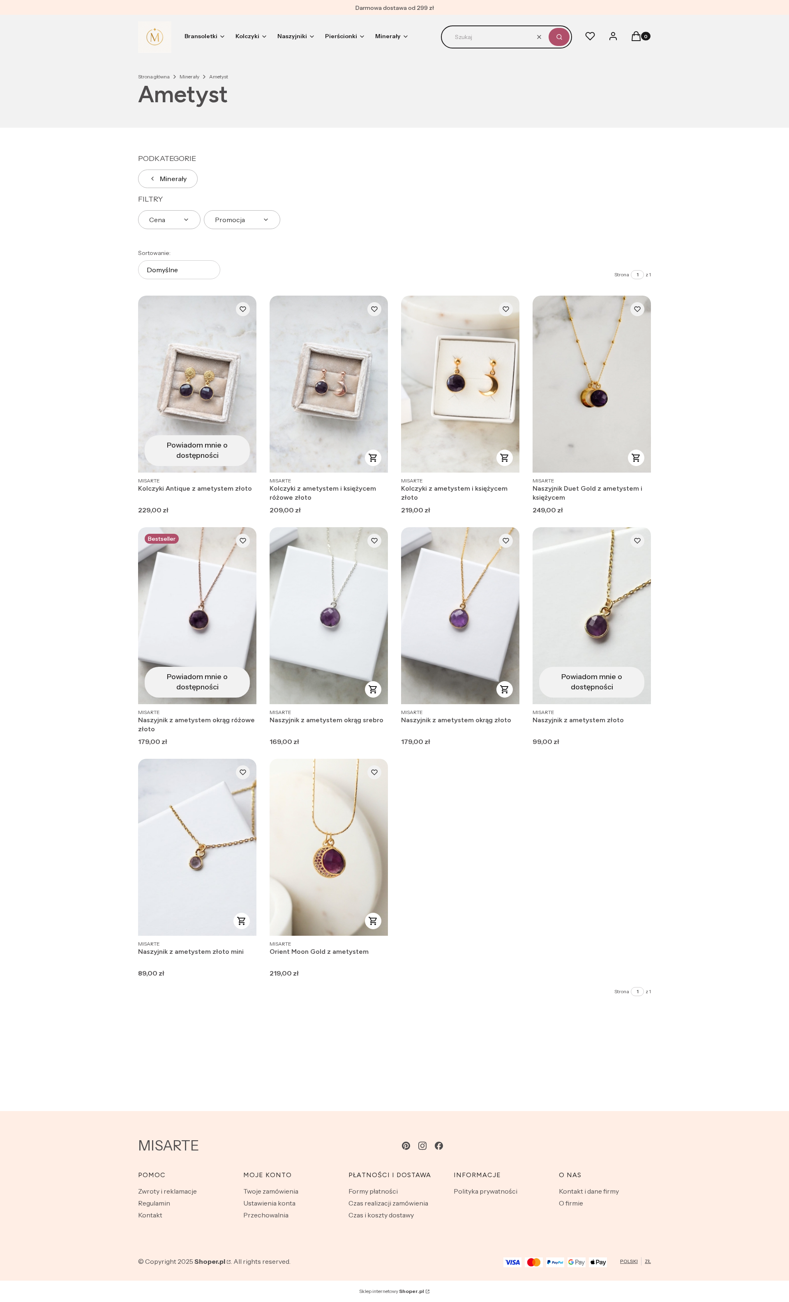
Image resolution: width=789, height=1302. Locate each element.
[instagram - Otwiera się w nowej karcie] (422, 1146)
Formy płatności (373, 1191)
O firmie (571, 1203)
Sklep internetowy (391, 1291)
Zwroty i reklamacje (167, 1191)
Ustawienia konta (269, 1203)
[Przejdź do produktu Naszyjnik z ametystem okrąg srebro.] (329, 615)
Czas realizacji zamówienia (388, 1203)
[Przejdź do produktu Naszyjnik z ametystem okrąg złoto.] (460, 615)
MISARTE (168, 1145)
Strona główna (154, 76)
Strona (621, 274)
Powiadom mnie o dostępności (197, 450)
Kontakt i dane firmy (589, 1191)
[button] (559, 37)
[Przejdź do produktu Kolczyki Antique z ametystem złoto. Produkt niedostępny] (197, 384)
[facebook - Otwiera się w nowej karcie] (439, 1146)
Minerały (189, 76)
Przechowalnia (265, 1215)
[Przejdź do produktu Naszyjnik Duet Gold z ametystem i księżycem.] (592, 384)
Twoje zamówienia (270, 1191)
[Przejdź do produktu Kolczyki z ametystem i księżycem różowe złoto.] (329, 384)
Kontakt (150, 1215)
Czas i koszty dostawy (381, 1215)
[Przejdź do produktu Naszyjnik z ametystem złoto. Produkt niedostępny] (592, 615)
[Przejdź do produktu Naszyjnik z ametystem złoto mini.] (197, 847)
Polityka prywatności (485, 1191)
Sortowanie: (154, 253)
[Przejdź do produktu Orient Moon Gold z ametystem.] (329, 847)
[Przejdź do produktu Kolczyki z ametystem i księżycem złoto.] (460, 384)
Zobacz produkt (636, 458)
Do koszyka (373, 458)
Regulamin (154, 1203)
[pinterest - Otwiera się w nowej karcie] (406, 1146)
